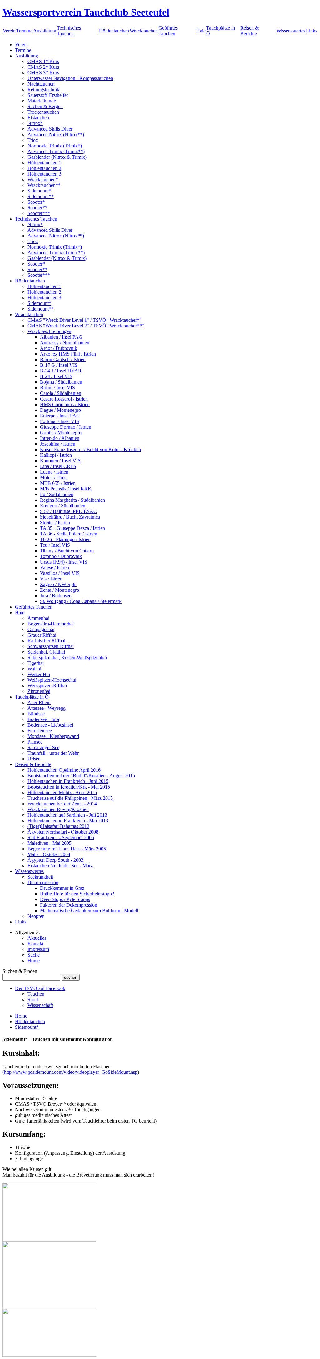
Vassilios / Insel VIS (60, 573)
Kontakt (35, 943)
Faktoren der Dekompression (68, 905)
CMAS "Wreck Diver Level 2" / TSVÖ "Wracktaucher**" (86, 325)
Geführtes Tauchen (168, 30)
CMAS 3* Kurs (43, 72)
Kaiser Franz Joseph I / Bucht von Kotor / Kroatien (90, 449)
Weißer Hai (39, 674)
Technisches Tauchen (69, 30)
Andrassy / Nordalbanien (64, 342)
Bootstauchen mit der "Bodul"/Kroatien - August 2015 (81, 775)
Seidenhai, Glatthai (46, 652)
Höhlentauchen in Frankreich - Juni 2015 (68, 781)
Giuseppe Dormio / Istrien (65, 427)
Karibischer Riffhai (46, 640)
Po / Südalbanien (56, 494)
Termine (24, 30)
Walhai (34, 668)
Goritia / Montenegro (61, 432)
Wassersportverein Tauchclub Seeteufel (85, 12)
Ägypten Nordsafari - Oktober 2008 (63, 831)
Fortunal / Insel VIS (59, 421)
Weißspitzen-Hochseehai (52, 680)
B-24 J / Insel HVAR (61, 370)
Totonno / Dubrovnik (61, 556)
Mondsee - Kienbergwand (53, 736)
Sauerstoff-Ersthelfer (48, 95)
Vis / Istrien (51, 578)
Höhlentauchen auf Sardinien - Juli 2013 (67, 815)
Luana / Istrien (54, 472)
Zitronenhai (39, 691)
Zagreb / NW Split (58, 584)
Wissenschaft (40, 1005)
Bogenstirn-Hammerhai (51, 623)
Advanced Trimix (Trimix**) (56, 151)
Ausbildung (44, 30)
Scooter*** (39, 213)
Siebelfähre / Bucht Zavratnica (70, 517)
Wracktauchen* (43, 179)
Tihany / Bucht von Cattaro (67, 550)
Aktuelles (37, 938)
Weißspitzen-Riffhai (47, 685)
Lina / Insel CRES (58, 466)
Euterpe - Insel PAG (60, 415)
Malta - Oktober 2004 (49, 854)
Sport (33, 999)
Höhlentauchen (114, 30)
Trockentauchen (43, 112)
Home (34, 960)
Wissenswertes (291, 30)
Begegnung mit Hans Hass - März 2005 (67, 848)
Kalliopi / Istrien (56, 455)
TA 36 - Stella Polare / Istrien (68, 533)
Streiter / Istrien (55, 522)
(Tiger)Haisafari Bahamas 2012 (58, 826)
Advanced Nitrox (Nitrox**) (56, 134)
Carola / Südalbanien (60, 393)
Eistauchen (38, 117)
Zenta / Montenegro (59, 590)
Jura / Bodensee (55, 595)
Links (311, 30)
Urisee (34, 758)
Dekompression (43, 882)
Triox (33, 140)
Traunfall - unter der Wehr (53, 753)
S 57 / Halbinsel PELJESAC (68, 511)
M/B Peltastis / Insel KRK (66, 488)
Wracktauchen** (44, 185)
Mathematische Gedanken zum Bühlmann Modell (89, 910)
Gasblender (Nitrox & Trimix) (57, 157)
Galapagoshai (41, 629)
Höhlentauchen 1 (44, 162)
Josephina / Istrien (57, 443)
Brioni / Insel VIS (57, 387)
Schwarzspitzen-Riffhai (51, 646)
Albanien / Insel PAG (61, 337)
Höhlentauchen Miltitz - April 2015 (62, 792)
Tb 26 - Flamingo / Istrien (65, 539)
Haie (201, 30)
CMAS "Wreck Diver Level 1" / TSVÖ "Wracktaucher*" (85, 320)
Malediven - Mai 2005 (50, 843)
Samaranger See (43, 747)
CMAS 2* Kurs (43, 67)
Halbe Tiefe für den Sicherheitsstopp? (77, 893)
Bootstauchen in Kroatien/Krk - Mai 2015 (69, 786)
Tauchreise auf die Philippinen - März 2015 (70, 798)
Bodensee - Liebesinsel (50, 725)
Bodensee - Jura (43, 719)
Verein (9, 30)
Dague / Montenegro (60, 410)
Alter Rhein (39, 702)
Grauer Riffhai (42, 635)
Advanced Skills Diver (50, 129)
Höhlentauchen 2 (44, 168)
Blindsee (36, 713)
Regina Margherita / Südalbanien (72, 500)
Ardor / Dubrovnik (58, 348)
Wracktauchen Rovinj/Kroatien (58, 809)
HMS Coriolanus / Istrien (65, 404)
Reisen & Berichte (249, 30)
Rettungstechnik (43, 89)
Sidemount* (39, 190)
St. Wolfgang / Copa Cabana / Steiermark (81, 601)
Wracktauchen (144, 30)
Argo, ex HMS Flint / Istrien (68, 353)
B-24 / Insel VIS (56, 376)
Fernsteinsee (40, 730)
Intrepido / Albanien (59, 438)
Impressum (38, 949)
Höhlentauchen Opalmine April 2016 (64, 770)
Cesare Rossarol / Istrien (64, 398)
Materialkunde (42, 100)
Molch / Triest (54, 477)
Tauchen (36, 994)
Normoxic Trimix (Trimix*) (55, 145)
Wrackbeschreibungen (49, 331)
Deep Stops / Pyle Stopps (65, 899)
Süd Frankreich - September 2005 (61, 837)
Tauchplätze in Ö (32, 696)
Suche (34, 955)
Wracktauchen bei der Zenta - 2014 (62, 803)
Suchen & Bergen (45, 106)
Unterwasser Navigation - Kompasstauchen (70, 78)
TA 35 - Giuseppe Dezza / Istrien (72, 528)
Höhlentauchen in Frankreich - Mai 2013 (68, 820)
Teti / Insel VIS (55, 545)
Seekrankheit (40, 876)
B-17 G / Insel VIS (59, 365)
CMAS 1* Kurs (43, 61)
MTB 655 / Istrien (58, 483)
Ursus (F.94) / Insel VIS (63, 562)
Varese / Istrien (54, 567)
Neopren (36, 916)
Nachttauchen (41, 84)
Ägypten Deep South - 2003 (55, 860)
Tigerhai (36, 663)
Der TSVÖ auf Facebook (40, 988)
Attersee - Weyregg (47, 708)
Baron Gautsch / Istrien (63, 359)
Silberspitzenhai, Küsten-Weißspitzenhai (67, 657)
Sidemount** (41, 196)
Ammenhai (38, 618)
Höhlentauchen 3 (44, 174)
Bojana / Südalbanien (61, 382)
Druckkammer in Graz (62, 888)
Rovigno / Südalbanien (62, 505)
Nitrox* (35, 123)
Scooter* (36, 202)
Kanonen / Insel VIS (60, 460)
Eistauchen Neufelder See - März (60, 865)
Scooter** (38, 207)
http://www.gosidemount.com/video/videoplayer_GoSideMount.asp (71, 1072)
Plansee (35, 741)
